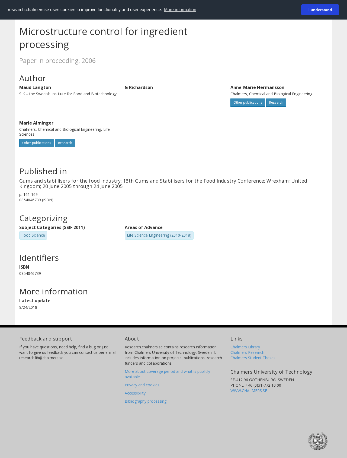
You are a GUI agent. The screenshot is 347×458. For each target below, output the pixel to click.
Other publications (247, 102)
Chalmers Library (245, 346)
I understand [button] (320, 10)
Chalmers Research (247, 352)
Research (276, 102)
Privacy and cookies (142, 384)
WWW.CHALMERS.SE (248, 390)
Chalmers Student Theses (252, 357)
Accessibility (135, 393)
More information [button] (180, 9)
